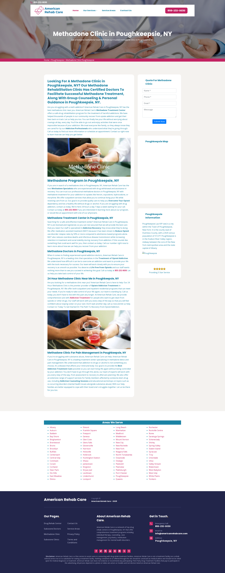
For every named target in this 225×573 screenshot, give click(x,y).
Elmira (52, 479)
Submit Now (159, 121)
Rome (151, 433)
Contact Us (125, 10)
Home (76, 10)
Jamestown (88, 464)
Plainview (120, 467)
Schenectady (154, 439)
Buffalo (53, 451)
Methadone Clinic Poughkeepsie (80, 60)
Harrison (87, 448)
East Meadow (56, 476)
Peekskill (120, 464)
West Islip (153, 473)
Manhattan (121, 430)
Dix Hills (53, 473)
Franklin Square (90, 430)
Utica (151, 461)
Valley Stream (155, 464)
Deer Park (54, 470)
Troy (151, 454)
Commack (54, 461)
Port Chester (121, 473)
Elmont (86, 427)
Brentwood (55, 442)
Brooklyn (54, 448)
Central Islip (55, 458)
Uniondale (153, 458)
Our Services (89, 10)
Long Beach (121, 427)
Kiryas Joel (87, 470)
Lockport (87, 479)
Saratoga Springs (156, 436)
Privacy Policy (73, 534)
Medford (119, 433)
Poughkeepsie (57, 60)
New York (120, 448)
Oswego (119, 461)
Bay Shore (54, 436)
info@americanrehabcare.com (171, 533)
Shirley (152, 442)
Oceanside (120, 458)
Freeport (87, 433)
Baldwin (53, 433)
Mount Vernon (122, 439)
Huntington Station (91, 458)
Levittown (87, 473)
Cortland (53, 467)
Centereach (55, 454)
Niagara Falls (121, 451)
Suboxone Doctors (52, 528)
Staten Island (154, 448)
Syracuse (153, 451)
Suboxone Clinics (51, 539)
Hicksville (87, 451)
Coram (53, 464)
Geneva (86, 436)
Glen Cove (87, 439)
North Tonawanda (124, 454)
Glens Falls (87, 442)
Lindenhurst (88, 476)
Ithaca (85, 461)
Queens (119, 479)
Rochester (153, 427)
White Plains (154, 476)
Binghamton (55, 439)
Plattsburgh (121, 470)
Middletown (121, 436)
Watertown (154, 467)
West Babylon (155, 470)
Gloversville (88, 445)
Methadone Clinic (52, 534)
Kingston (87, 467)
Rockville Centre (156, 430)
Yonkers (152, 479)
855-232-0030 (40, 2)
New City (120, 442)
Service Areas (108, 10)
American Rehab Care (65, 499)
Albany (53, 427)
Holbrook (87, 454)
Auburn (53, 430)
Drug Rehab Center (53, 523)
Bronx (52, 445)
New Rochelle (122, 445)
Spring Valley (154, 445)
